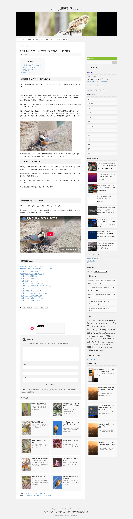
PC (111, 323)
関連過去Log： (26, 72)
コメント (25, 346)
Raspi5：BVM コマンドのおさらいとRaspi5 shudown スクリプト (106, 407)
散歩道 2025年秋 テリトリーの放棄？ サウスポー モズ (71, 424)
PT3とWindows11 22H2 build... (106, 243)
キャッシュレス (112, 342)
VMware (93, 339)
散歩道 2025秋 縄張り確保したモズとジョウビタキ (39, 459)
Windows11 (94, 341)
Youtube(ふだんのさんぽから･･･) (97, 90)
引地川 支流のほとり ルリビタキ (30, 291)
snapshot (29, 307)
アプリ (89, 108)
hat (102, 323)
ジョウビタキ (91, 344)
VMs (88, 339)
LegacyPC (106, 323)
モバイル (90, 126)
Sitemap (65, 39)
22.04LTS (89, 320)
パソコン (35, 39)
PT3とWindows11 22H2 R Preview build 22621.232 (41, 496)
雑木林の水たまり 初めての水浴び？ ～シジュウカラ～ (37, 269)
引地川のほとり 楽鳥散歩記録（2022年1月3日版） (36, 286)
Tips (93, 336)
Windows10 (108, 338)
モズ (97, 344)
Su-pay (88, 336)
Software (106, 333)
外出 (24, 307)
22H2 (95, 320)
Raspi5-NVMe (108, 329)
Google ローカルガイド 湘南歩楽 (97, 81)
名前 (24, 364)
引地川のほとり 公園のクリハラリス (31, 298)
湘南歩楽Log (66, 7)
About (52, 39)
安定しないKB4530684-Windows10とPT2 (99, 294)
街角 (89, 149)
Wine (102, 342)
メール (24, 371)
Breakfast (112, 320)
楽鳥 (42, 307)
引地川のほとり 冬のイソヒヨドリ (30, 288)
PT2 (114, 322)
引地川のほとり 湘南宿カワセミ (30, 300)
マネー (89, 122)
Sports (113, 333)
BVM (88, 323)
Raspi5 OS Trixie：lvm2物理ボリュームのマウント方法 (106, 426)
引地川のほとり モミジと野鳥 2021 (31, 295)
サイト (24, 377)
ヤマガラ (36, 307)
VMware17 (99, 339)
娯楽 (42, 39)
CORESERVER (91, 261)
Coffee (92, 323)
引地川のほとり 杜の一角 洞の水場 (31, 283)
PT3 (89, 326)
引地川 (90, 347)
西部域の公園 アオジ (38, 422)
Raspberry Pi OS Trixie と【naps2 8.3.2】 (106, 370)
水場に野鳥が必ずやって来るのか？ (32, 65)
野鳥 (47, 307)
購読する (91, 58)
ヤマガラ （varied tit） (29, 67)
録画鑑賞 (101, 351)
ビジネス (90, 117)
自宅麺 (109, 347)
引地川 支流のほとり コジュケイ (30, 281)
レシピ (89, 131)
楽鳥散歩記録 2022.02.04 (29, 70)
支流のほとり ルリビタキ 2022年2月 (31, 266)
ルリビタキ (108, 344)
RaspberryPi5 (94, 329)
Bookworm (103, 320)
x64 (106, 342)
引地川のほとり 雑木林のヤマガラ (30, 276)
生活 (47, 39)
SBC (88, 333)
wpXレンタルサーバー (94, 359)
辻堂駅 (90, 350)
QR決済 (93, 326)
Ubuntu (102, 336)
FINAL (96, 283)
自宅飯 (103, 347)
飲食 (24, 39)
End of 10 (97, 323)
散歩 (96, 347)
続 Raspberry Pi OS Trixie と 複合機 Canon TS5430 (106, 389)
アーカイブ (90, 271)
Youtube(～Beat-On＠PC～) (95, 86)
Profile (58, 39)
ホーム (19, 39)
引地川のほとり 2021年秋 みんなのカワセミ (34, 293)
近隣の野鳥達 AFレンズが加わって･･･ (32, 273)
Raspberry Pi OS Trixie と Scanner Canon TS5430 (106, 444)
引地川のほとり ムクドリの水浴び (30, 271)
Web (29, 39)
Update (109, 335)
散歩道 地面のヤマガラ (38, 404)
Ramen (100, 326)
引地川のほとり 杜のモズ (28, 278)
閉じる (34, 61)
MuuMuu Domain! (93, 259)
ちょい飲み (91, 104)
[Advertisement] (36, 316)
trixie (97, 336)
